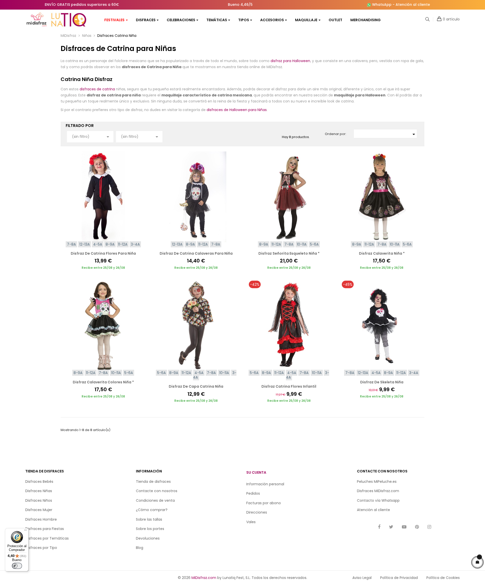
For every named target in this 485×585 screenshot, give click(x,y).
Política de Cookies (443, 577)
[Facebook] (379, 527)
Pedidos (253, 493)
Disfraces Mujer (38, 509)
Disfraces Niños (38, 500)
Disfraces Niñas (38, 490)
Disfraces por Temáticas (47, 538)
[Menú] (25, 531)
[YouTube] (404, 527)
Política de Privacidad (399, 577)
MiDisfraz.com (203, 577)
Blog (139, 547)
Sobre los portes (150, 528)
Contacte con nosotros (156, 490)
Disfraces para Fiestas (44, 528)
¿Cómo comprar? (151, 509)
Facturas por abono (263, 503)
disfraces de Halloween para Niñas (237, 109)
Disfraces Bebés (39, 481)
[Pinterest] (417, 527)
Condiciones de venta (155, 500)
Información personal (265, 484)
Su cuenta (256, 472)
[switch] (17, 566)
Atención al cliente (413, 4)
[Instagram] (429, 527)
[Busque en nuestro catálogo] (427, 19)
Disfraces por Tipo (41, 547)
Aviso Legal (362, 577)
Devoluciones (148, 538)
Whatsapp (390, 500)
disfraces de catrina (97, 89)
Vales (251, 521)
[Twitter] (391, 527)
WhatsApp (382, 4)
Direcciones (256, 512)
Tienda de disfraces (153, 481)
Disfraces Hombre (41, 519)
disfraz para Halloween (290, 60)
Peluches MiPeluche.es (377, 481)
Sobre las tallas (149, 519)
